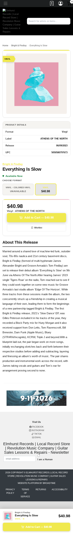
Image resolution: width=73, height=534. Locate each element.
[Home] (12, 21)
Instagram (37, 430)
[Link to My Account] (60, 4)
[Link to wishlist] (51, 4)
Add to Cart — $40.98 (39, 217)
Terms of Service (25, 493)
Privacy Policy (10, 491)
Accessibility (60, 489)
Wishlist (38, 227)
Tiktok (38, 434)
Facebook (38, 427)
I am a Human (45, 459)
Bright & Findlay (19, 45)
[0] (69, 4)
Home (5, 45)
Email (37, 437)
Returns (41, 489)
